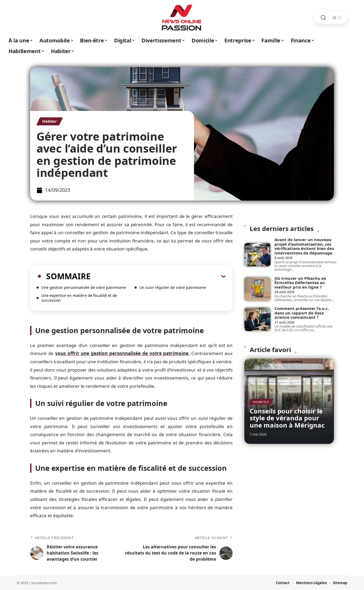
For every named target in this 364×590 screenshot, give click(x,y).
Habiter (49, 121)
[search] (323, 18)
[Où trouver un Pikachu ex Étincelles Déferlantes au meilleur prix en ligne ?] (257, 289)
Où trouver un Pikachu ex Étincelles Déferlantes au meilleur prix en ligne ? (300, 283)
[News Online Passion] (182, 18)
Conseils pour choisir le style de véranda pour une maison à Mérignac (287, 417)
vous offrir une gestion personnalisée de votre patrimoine (122, 353)
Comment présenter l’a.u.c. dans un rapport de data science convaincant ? (301, 313)
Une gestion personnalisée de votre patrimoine (83, 287)
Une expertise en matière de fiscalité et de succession (79, 298)
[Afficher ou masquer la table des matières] (158, 276)
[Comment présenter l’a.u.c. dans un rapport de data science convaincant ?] (257, 319)
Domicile (261, 402)
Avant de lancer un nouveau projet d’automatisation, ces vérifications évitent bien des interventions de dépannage (304, 246)
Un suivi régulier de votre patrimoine (172, 287)
